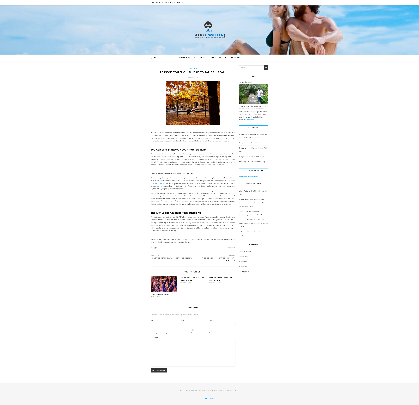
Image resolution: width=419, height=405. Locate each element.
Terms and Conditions (225, 390)
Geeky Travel (200, 58)
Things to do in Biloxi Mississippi (251, 143)
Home (153, 3)
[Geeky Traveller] (209, 29)
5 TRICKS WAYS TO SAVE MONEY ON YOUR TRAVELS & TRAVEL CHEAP (253, 223)
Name (153, 320)
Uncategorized (244, 271)
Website (212, 320)
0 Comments (231, 248)
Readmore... (250, 120)
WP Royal (194, 390)
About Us (160, 3)
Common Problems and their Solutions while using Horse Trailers (252, 202)
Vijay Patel (244, 191)
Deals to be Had (232, 58)
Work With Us (170, 3)
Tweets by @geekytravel (248, 176)
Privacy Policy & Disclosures (208, 390)
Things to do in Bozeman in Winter (252, 156)
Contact (180, 3)
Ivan (241, 220)
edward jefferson (247, 199)
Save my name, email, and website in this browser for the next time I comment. (180, 333)
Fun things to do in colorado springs (252, 161)
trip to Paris (159, 183)
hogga (155, 248)
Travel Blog (184, 58)
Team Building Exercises (162, 294)
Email (182, 320)
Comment (154, 337)
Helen (241, 232)
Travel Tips (216, 58)
